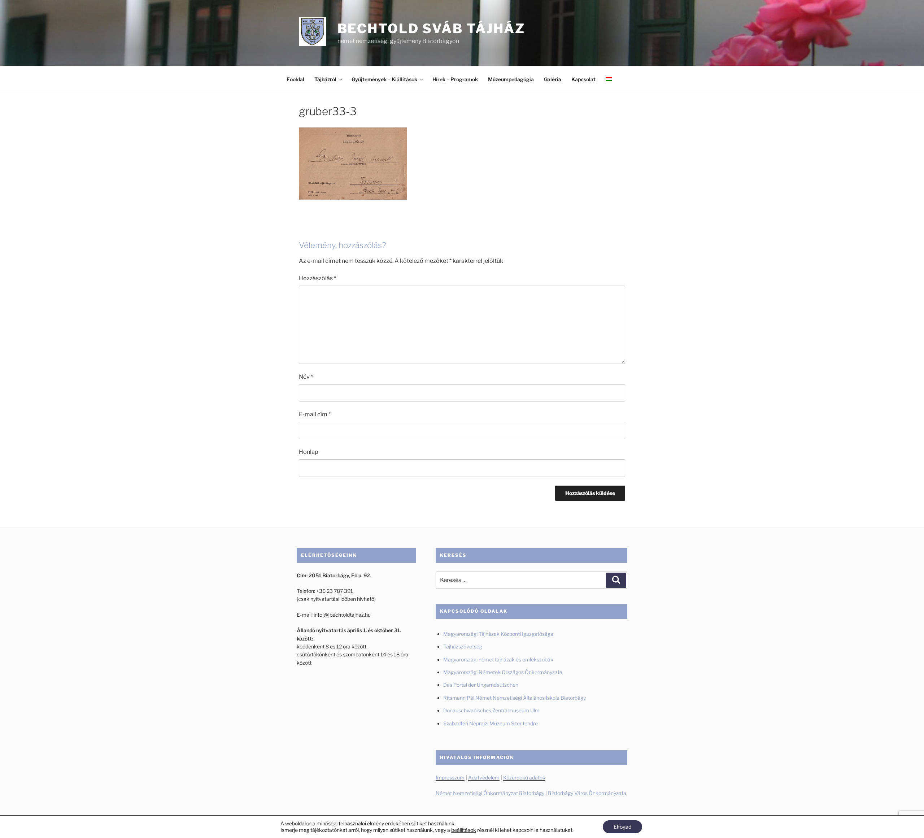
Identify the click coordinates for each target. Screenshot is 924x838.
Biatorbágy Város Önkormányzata (587, 793)
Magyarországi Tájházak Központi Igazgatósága (498, 634)
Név (306, 376)
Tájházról (325, 79)
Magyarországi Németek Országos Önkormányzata (502, 672)
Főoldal (295, 79)
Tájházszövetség (462, 646)
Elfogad (622, 827)
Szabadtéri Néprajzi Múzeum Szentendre (491, 723)
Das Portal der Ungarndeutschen (480, 685)
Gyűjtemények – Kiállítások (384, 79)
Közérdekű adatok (524, 777)
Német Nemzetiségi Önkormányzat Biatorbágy (490, 793)
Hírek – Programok (455, 79)
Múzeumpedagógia (511, 79)
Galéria (552, 79)
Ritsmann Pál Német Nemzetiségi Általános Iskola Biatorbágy (514, 698)
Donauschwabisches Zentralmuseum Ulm (491, 710)
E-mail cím (315, 414)
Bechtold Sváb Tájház (431, 28)
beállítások (463, 830)
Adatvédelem (484, 777)
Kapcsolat (583, 79)
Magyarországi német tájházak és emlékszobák (498, 659)
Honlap (308, 451)
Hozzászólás (317, 278)
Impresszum (450, 777)
